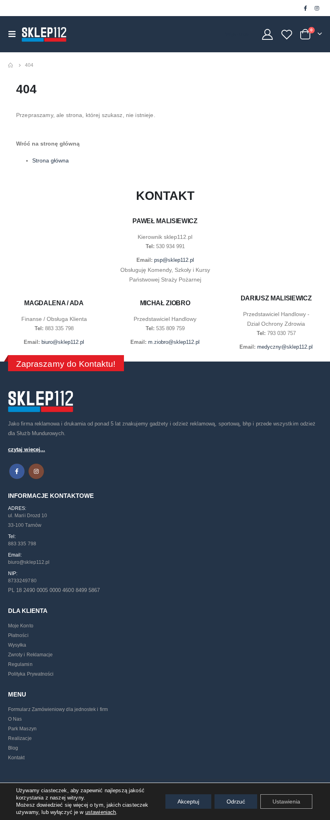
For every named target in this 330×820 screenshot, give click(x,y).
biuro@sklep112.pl (62, 342)
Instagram (36, 471)
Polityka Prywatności (31, 674)
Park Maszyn (22, 729)
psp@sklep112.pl (174, 260)
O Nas (15, 719)
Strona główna (50, 160)
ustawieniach (100, 812)
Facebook (17, 471)
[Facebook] (305, 8)
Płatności (18, 635)
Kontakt (16, 757)
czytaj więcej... (26, 449)
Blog (13, 748)
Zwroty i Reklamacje (30, 655)
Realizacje (20, 738)
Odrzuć (236, 801)
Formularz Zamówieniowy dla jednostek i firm (58, 709)
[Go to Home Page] (11, 65)
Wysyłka (17, 645)
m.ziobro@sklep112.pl (174, 342)
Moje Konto (20, 626)
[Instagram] (316, 8)
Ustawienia (286, 801)
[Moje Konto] (267, 34)
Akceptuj (188, 801)
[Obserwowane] (286, 34)
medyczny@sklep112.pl (285, 347)
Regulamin (20, 664)
